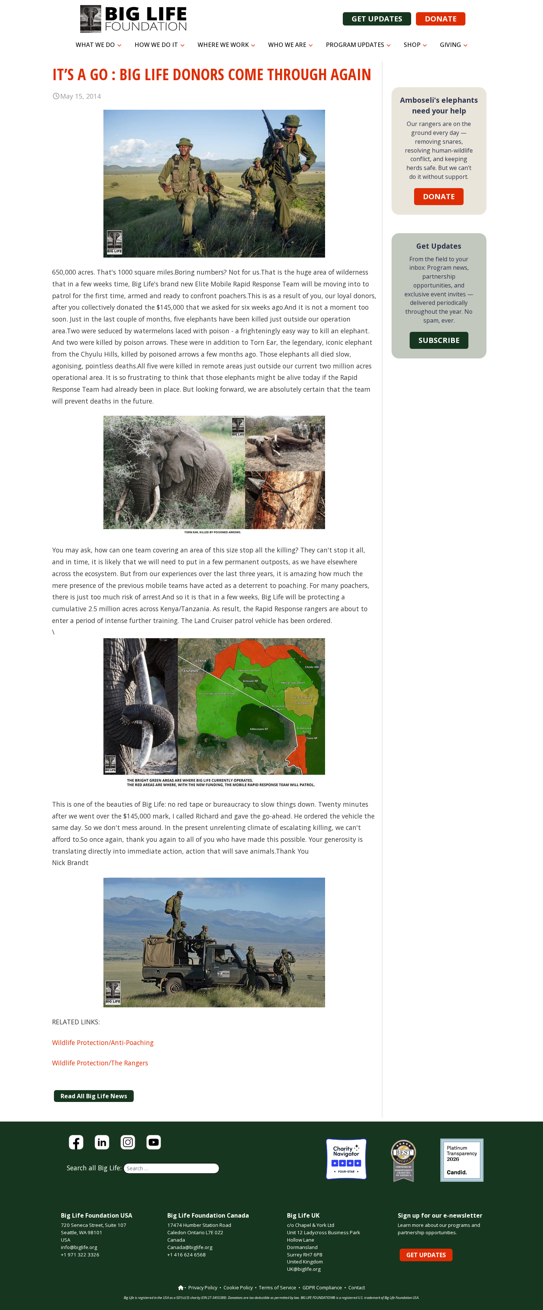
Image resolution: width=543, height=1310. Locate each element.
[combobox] (171, 1168)
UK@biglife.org (304, 1269)
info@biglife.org (79, 1247)
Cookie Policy (238, 1287)
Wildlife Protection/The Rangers (100, 1062)
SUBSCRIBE (439, 340)
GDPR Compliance (322, 1287)
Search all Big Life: (95, 1167)
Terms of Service (277, 1287)
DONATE (441, 19)
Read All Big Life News (94, 1096)
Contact (356, 1287)
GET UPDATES (377, 19)
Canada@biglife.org (189, 1247)
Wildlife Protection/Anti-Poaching (103, 1042)
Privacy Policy (202, 1287)
